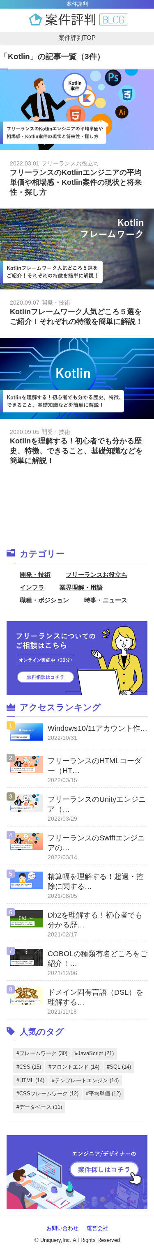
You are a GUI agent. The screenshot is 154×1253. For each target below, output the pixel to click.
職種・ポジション (44, 600)
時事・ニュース (105, 600)
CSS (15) (30, 1067)
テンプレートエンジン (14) (87, 1080)
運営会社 (97, 1228)
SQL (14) (120, 1067)
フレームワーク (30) (43, 1053)
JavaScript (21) (96, 1053)
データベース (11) (40, 1107)
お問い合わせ (62, 1228)
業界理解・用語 (81, 587)
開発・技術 (35, 574)
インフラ (32, 587)
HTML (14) (31, 1080)
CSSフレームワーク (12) (48, 1093)
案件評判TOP (77, 37)
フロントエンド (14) (75, 1067)
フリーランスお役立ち (96, 574)
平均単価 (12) (105, 1093)
